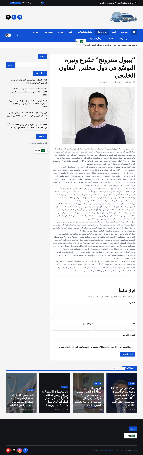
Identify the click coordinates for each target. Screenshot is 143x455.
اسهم (114, 32)
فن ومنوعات (123, 38)
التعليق (132, 302)
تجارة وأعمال (102, 32)
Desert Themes (108, 450)
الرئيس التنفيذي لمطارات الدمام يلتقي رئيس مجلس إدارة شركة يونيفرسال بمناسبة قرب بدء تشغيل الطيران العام (27, 115)
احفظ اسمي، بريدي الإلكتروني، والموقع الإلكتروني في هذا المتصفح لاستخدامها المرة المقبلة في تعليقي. (94, 347)
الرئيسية (134, 45)
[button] (123, 368)
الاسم (132, 323)
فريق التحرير (127, 82)
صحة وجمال (48, 32)
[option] (121, 393)
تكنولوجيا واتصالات (85, 32)
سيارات (60, 32)
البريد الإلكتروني (86, 323)
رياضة (71, 32)
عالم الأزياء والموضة (96, 38)
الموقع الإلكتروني (128, 335)
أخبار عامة (124, 32)
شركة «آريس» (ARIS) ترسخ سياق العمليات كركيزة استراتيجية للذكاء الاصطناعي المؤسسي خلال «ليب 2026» (28, 103)
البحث (42, 56)
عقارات (36, 32)
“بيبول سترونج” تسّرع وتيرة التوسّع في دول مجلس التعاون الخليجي (108, 45)
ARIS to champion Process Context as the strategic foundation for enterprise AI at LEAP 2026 (27, 92)
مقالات (111, 38)
